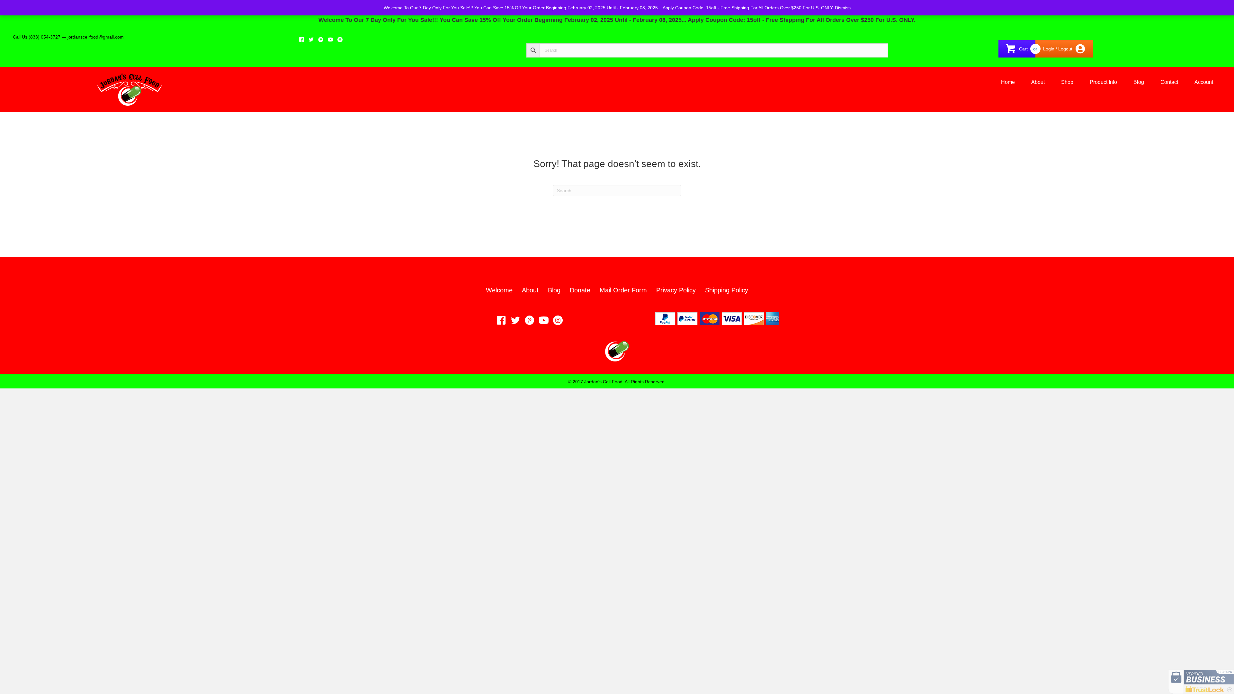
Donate (580, 290)
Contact (1169, 82)
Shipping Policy (726, 290)
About (1038, 82)
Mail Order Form (623, 290)
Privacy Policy (676, 290)
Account (1203, 82)
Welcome (499, 290)
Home (1008, 82)
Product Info (1103, 82)
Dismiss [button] (843, 7)
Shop (1067, 82)
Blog (1138, 82)
